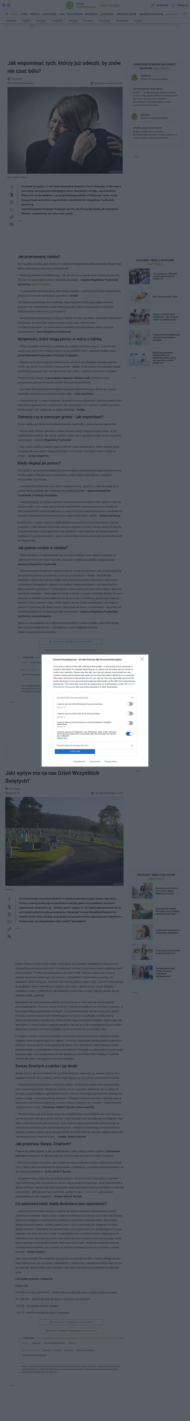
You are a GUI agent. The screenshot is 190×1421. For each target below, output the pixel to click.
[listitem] (95, 697)
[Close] (143, 659)
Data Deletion (79, 761)
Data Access (95, 761)
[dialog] (95, 710)
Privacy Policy (111, 761)
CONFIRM (75, 751)
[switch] (129, 704)
